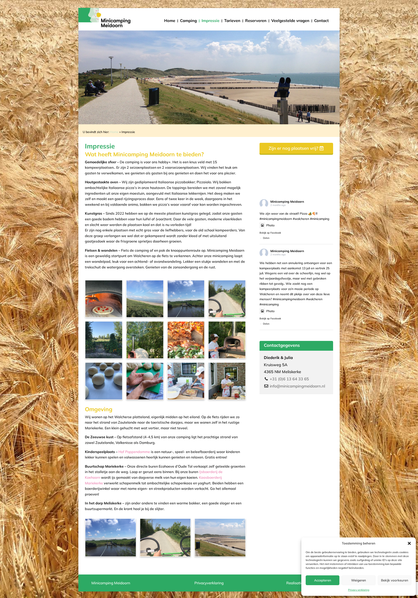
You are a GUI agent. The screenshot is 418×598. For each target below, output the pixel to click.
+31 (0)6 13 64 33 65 (289, 378)
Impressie (210, 20)
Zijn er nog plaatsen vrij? (293, 148)
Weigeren (358, 580)
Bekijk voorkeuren (394, 580)
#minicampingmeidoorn (276, 219)
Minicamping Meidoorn (287, 202)
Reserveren (255, 20)
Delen (266, 237)
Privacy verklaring (358, 589)
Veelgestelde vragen (290, 20)
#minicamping (319, 219)
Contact (321, 20)
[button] (409, 543)
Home (169, 20)
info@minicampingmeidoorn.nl (297, 386)
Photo (270, 225)
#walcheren (301, 219)
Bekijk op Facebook (270, 232)
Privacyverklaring (209, 583)
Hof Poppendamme (134, 452)
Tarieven (232, 20)
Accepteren (322, 580)
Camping (188, 20)
